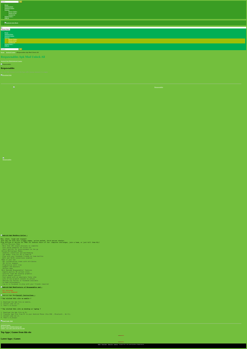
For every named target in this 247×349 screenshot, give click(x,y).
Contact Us (11, 15)
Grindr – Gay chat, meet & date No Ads (13, 328)
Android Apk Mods (6, 61)
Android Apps (9, 6)
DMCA (7, 18)
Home (6, 5)
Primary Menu (5, 29)
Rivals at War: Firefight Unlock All (11, 327)
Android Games (9, 8)
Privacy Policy (12, 11)
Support (7, 10)
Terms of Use (12, 13)
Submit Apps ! (9, 16)
